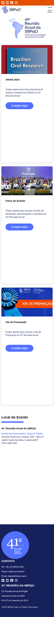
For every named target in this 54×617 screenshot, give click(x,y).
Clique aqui (19, 105)
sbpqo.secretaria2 (16, 571)
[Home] (12, 9)
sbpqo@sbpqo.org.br (17, 576)
